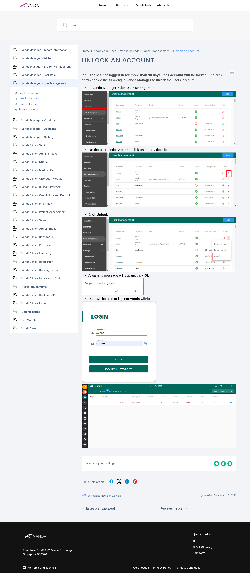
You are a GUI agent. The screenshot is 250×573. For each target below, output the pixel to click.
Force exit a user (172, 508)
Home (86, 51)
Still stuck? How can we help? (105, 495)
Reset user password (100, 508)
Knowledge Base (105, 51)
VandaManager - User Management (144, 51)
